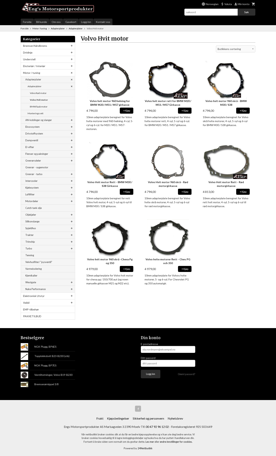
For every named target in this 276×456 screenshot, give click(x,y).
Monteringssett (35, 113)
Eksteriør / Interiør (34, 66)
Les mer (150, 441)
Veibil (26, 302)
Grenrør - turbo (33, 174)
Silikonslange (32, 221)
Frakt (99, 418)
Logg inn (86, 21)
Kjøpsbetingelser (118, 418)
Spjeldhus (30, 228)
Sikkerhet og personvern (148, 418)
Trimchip (30, 241)
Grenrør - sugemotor (36, 167)
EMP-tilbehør (31, 309)
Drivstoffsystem (34, 133)
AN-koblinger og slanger (38, 120)
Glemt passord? (186, 374)
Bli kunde (41, 21)
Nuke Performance (35, 289)
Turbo (28, 248)
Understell (29, 59)
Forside (27, 21)
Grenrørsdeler (33, 160)
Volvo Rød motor (38, 93)
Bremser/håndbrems (35, 45)
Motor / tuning (31, 72)
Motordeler (31, 201)
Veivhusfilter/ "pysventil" (38, 261)
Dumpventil (31, 140)
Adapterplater (33, 79)
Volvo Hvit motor (39, 99)
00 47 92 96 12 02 (157, 426)
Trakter (29, 234)
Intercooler (31, 180)
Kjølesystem (32, 187)
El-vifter (29, 147)
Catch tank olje (33, 207)
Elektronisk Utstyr (33, 295)
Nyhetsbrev (175, 418)
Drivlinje (27, 52)
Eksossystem (32, 126)
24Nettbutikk (145, 448)
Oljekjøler (30, 214)
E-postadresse (149, 344)
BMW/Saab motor (39, 106)
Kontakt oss (103, 21)
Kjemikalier (31, 275)
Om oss (56, 21)
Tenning (29, 255)
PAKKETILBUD (32, 316)
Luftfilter (30, 194)
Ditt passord (148, 357)
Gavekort (70, 21)
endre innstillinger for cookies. (176, 441)
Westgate (30, 282)
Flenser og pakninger (36, 153)
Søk (246, 12)
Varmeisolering (33, 268)
